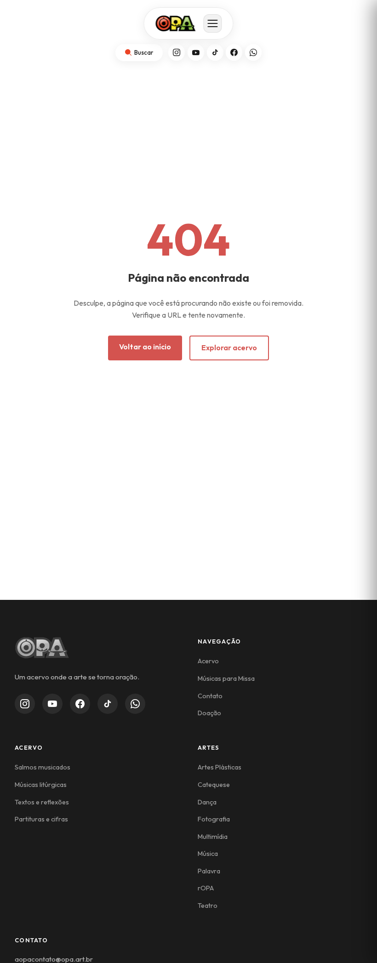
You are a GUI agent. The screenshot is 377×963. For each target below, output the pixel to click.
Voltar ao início (145, 346)
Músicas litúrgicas (41, 785)
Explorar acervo (229, 347)
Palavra (209, 871)
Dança (207, 802)
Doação (209, 713)
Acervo (208, 661)
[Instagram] (176, 52)
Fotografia (214, 819)
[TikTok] (215, 52)
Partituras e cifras (41, 819)
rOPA (206, 888)
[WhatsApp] (253, 52)
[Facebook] (234, 52)
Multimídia (213, 836)
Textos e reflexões (42, 802)
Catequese (214, 785)
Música (208, 853)
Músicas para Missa (226, 678)
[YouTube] (196, 52)
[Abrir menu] (213, 23)
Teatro (207, 905)
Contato (210, 696)
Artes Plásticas (219, 767)
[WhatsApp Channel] (135, 704)
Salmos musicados (42, 767)
